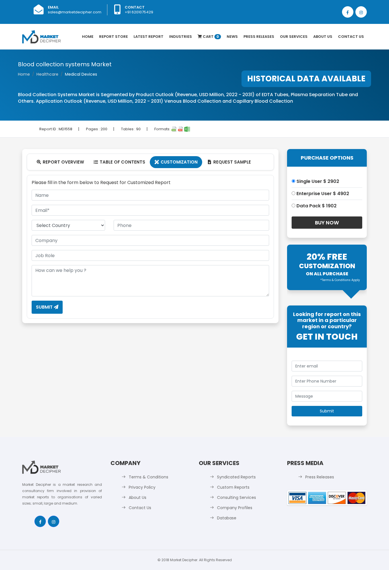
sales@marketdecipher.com (74, 12)
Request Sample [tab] (229, 162)
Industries (180, 36)
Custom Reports (233, 487)
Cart (210, 36)
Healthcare (47, 74)
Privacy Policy (142, 487)
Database (226, 518)
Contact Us (351, 36)
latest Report (148, 36)
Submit (45, 307)
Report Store (113, 36)
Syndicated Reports (236, 477)
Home (87, 36)
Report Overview (60, 162)
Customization (176, 162)
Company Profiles (234, 508)
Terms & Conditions (148, 477)
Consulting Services (236, 497)
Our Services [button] (294, 36)
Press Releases (258, 36)
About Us (322, 36)
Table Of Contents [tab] (119, 162)
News (232, 36)
